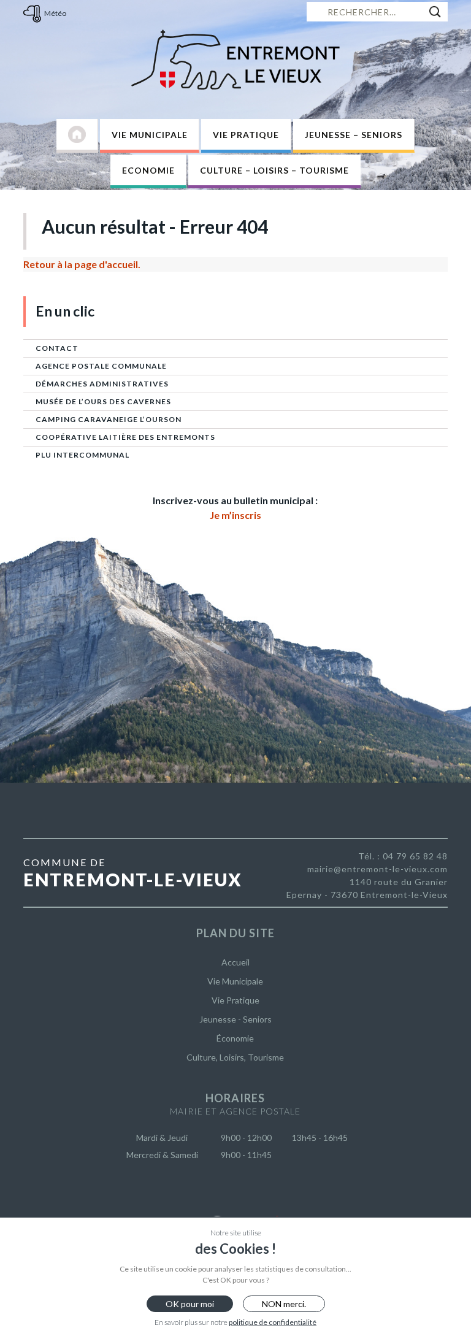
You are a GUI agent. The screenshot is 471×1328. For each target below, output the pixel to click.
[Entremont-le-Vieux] (235, 59)
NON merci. (284, 1304)
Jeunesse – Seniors (353, 134)
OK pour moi (190, 1304)
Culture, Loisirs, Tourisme (235, 1057)
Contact (57, 348)
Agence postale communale (101, 365)
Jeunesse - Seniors (235, 1019)
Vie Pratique (246, 134)
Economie (148, 170)
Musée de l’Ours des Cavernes (103, 401)
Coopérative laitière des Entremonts (125, 437)
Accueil (235, 962)
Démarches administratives (102, 383)
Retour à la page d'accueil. (81, 264)
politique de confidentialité (272, 1322)
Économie (235, 1038)
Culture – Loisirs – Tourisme (274, 170)
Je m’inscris (235, 515)
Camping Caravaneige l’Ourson (109, 419)
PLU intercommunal (82, 454)
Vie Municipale (150, 134)
